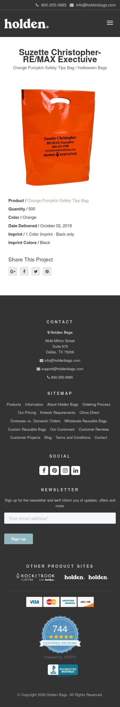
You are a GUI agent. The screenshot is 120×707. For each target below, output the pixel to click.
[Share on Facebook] (24, 271)
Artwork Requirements (58, 412)
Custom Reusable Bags (27, 429)
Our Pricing (27, 412)
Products (14, 404)
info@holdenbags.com (61, 360)
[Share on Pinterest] (47, 271)
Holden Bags (62, 332)
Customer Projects (25, 437)
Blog (48, 437)
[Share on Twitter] (35, 271)
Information (34, 404)
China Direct (89, 412)
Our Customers (62, 429)
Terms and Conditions (73, 437)
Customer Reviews (94, 429)
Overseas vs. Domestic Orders (35, 420)
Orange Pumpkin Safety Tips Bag (57, 200)
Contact (101, 437)
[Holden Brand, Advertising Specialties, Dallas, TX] (63, 670)
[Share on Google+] (12, 271)
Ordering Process (96, 404)
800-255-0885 (61, 377)
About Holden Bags (62, 404)
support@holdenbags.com (61, 368)
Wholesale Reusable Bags (85, 420)
